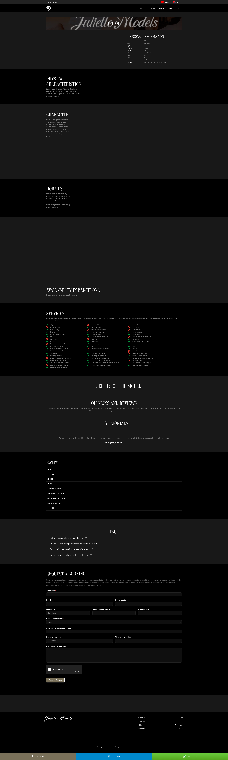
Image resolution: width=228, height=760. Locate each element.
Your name (51, 591)
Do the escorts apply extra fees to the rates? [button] (71, 555)
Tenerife (180, 721)
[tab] (114, 538)
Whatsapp (192, 756)
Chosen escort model (55, 619)
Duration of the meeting (102, 609)
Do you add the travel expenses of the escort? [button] (71, 549)
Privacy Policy (101, 747)
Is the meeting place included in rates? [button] (68, 538)
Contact (162, 8)
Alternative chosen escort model (59, 628)
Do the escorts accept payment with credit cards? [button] (73, 543)
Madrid (142, 725)
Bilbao (142, 721)
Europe (142, 8)
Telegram (116, 756)
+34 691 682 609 (51, 2)
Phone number (121, 600)
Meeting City (51, 609)
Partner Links (174, 8)
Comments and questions (56, 646)
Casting (153, 8)
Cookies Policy (114, 747)
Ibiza (181, 717)
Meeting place (143, 609)
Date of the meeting (54, 637)
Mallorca (141, 717)
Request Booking (55, 680)
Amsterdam (179, 725)
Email (48, 600)
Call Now (40, 756)
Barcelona (141, 729)
